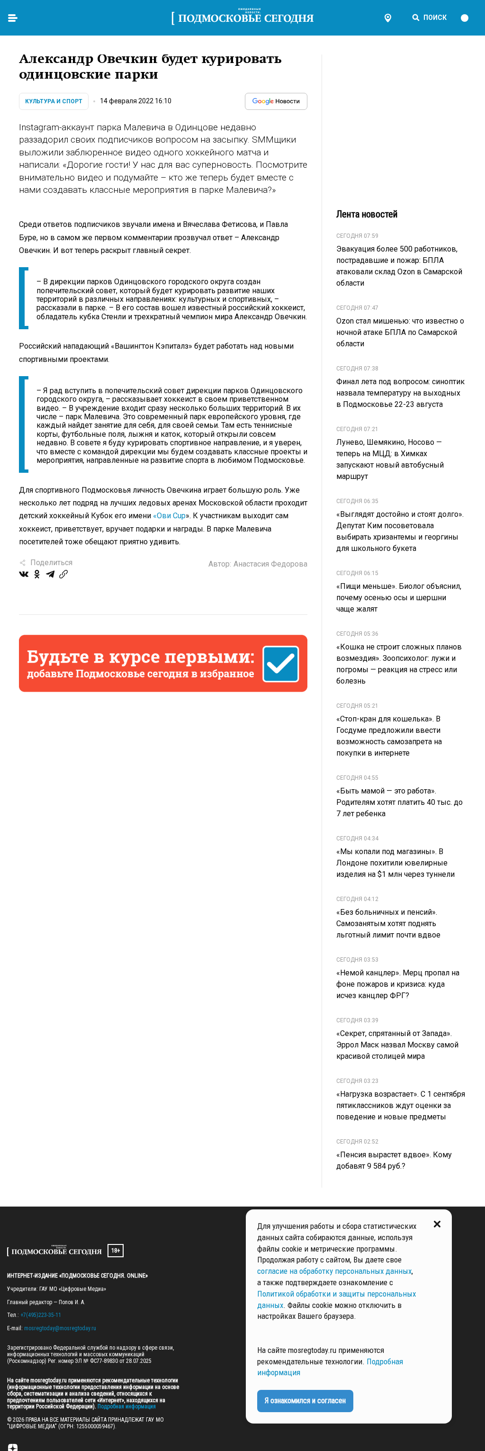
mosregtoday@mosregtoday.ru (60, 1328)
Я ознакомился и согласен (305, 1400)
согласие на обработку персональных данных (334, 1271)
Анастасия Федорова (270, 563)
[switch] (469, 18)
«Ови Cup (169, 515)
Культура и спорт (53, 101)
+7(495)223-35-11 (40, 1315)
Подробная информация (126, 1406)
